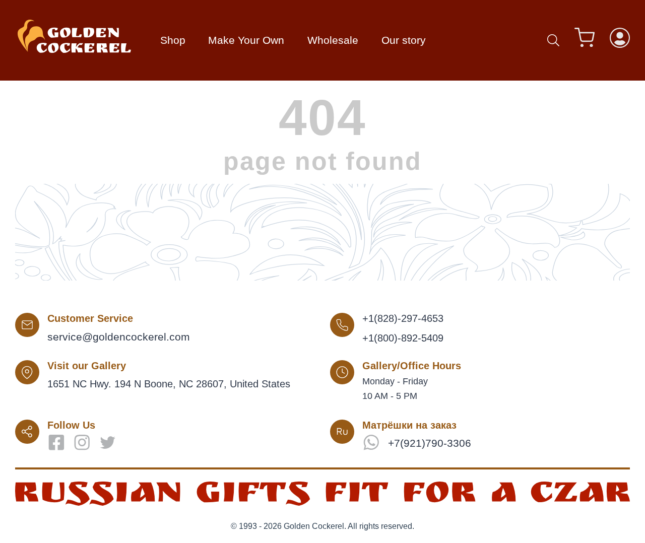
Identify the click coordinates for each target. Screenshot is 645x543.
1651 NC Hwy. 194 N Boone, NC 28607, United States (168, 383)
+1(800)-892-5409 (402, 338)
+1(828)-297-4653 (402, 318)
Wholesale (332, 40)
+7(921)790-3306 (429, 443)
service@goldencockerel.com (118, 337)
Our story (403, 40)
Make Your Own (246, 40)
